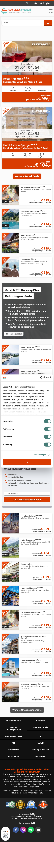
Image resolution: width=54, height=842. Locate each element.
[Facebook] (16, 830)
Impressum (40, 756)
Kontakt (40, 743)
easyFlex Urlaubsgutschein (13, 728)
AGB (13, 743)
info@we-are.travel (35, 818)
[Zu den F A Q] (35, 3)
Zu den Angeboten (14, 334)
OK (27, 462)
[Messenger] (31, 830)
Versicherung (13, 756)
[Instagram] (23, 830)
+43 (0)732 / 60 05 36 (19, 818)
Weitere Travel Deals (27, 176)
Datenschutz (13, 749)
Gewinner (40, 720)
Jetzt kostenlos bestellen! (27, 499)
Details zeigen (40, 455)
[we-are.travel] (16, 11)
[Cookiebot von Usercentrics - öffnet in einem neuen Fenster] (40, 378)
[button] (38, 830)
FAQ (40, 736)
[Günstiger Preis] (20, 804)
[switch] (47, 429)
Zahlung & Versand (40, 749)
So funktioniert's (13, 720)
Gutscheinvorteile (40, 727)
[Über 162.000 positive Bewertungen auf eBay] (31, 804)
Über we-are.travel (13, 736)
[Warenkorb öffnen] (28, 3)
